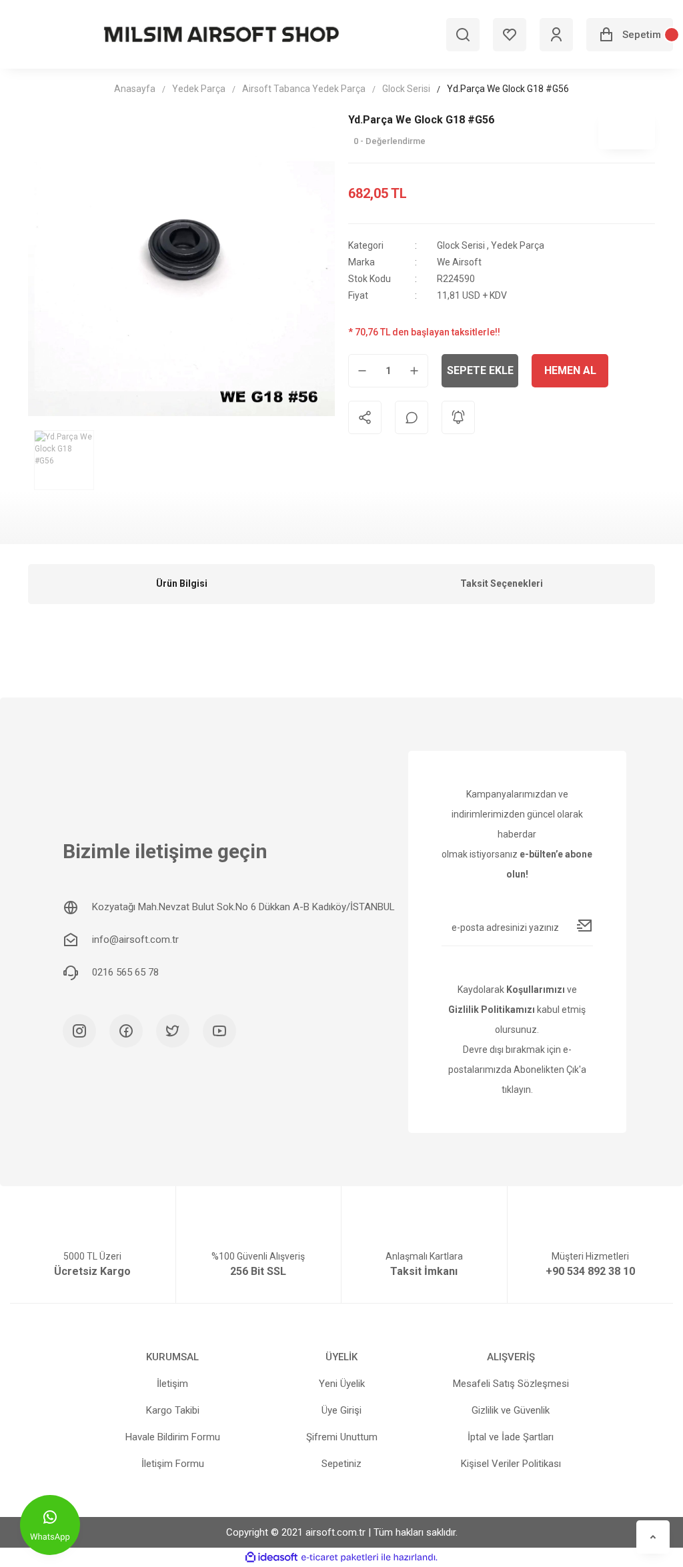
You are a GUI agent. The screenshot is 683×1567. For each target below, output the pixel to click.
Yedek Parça (517, 245)
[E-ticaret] (340, 1557)
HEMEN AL (570, 370)
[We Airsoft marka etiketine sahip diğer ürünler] (626, 129)
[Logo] (221, 34)
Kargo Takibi (172, 1410)
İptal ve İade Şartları (511, 1437)
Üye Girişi (341, 1410)
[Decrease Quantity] (362, 371)
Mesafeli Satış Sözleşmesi (511, 1384)
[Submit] (585, 926)
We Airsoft (459, 262)
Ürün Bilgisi (181, 583)
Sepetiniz (341, 1464)
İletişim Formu (172, 1464)
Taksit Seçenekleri (501, 583)
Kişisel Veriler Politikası (511, 1464)
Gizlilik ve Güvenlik (511, 1410)
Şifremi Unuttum (342, 1437)
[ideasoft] (271, 1557)
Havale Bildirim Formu (172, 1437)
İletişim (172, 1384)
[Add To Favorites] (638, 370)
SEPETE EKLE (480, 370)
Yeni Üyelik (342, 1384)
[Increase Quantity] (414, 371)
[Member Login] (556, 34)
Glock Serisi (461, 245)
